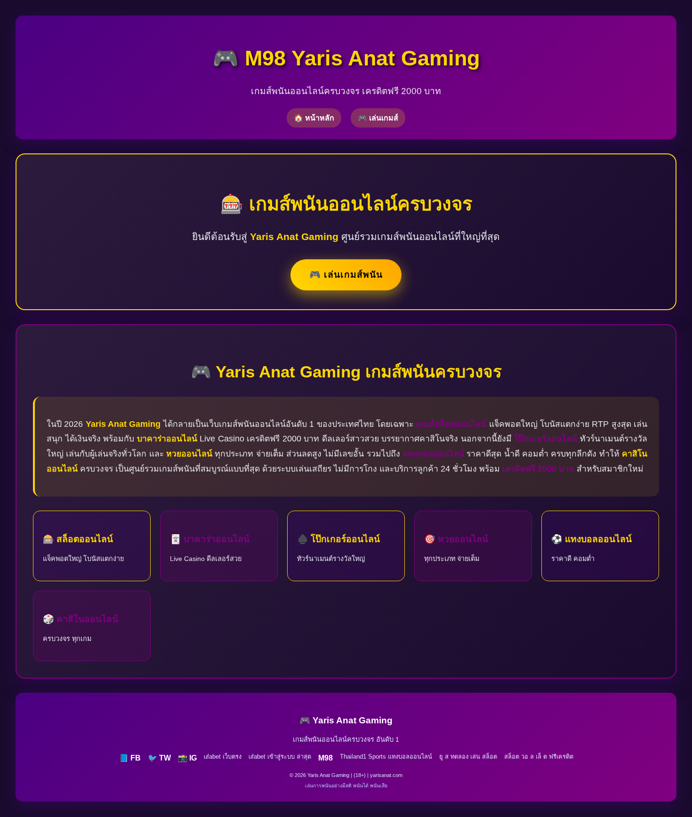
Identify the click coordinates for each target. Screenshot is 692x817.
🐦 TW (159, 758)
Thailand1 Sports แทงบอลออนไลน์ (386, 756)
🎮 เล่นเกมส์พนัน (346, 275)
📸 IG (187, 758)
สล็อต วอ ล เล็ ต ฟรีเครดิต (538, 756)
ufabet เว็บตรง (222, 756)
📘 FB (130, 758)
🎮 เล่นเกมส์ (378, 118)
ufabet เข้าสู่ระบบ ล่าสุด (280, 756)
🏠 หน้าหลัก (314, 118)
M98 (325, 758)
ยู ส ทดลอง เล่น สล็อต (468, 756)
